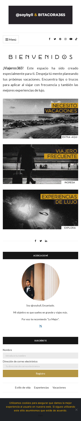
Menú (12, 39)
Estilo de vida (23, 387)
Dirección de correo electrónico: (20, 361)
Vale (40, 415)
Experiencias (41, 387)
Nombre (7, 349)
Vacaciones (59, 387)
